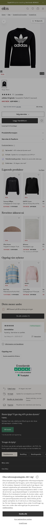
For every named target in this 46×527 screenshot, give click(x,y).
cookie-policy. (8, 508)
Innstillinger (23, 523)
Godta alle (23, 514)
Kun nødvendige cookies (23, 519)
